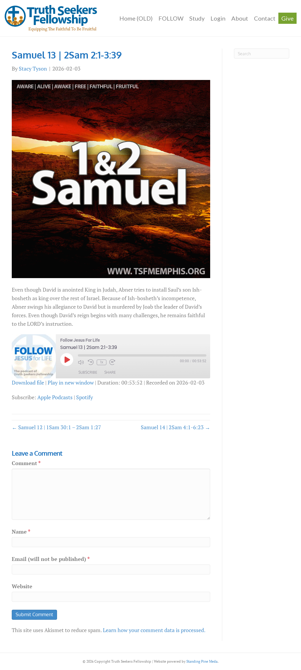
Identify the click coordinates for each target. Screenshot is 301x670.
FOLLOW (170, 18)
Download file (28, 382)
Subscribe (87, 372)
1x (101, 362)
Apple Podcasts (55, 397)
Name (21, 531)
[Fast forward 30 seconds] (112, 362)
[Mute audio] (81, 362)
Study (197, 18)
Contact (264, 18)
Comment (26, 463)
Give (287, 18)
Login (217, 18)
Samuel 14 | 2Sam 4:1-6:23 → (175, 427)
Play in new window (71, 382)
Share (110, 372)
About (239, 18)
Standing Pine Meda (202, 661)
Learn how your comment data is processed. (154, 630)
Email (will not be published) (51, 558)
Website (22, 586)
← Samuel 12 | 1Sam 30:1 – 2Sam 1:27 (56, 427)
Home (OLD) (136, 18)
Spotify (84, 397)
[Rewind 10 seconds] (91, 362)
